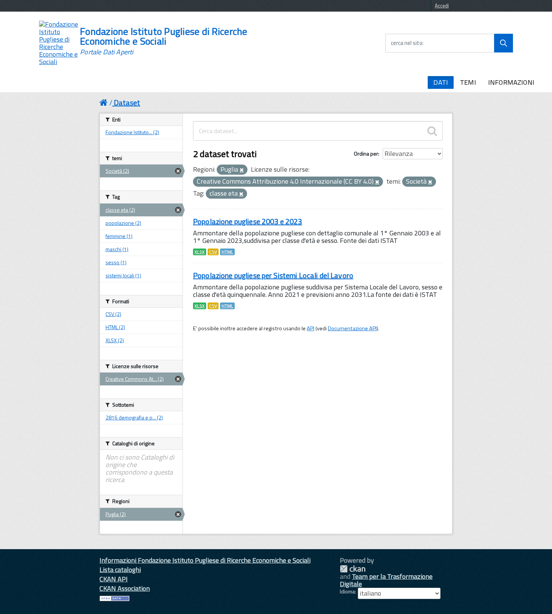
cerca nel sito (406, 43)
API (310, 328)
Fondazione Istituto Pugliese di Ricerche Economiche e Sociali (163, 41)
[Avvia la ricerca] (503, 43)
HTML (227, 252)
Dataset (127, 102)
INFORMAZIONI (511, 82)
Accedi (442, 5)
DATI (440, 82)
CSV (213, 252)
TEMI (468, 82)
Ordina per (366, 153)
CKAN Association (125, 588)
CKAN (352, 569)
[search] (432, 130)
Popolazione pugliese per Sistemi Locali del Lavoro (273, 275)
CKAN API (114, 579)
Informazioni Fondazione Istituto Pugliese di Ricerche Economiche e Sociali (205, 560)
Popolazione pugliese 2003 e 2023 (247, 221)
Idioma (347, 591)
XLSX (200, 252)
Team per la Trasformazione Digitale (386, 580)
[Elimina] (242, 170)
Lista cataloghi (120, 570)
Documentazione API (352, 328)
